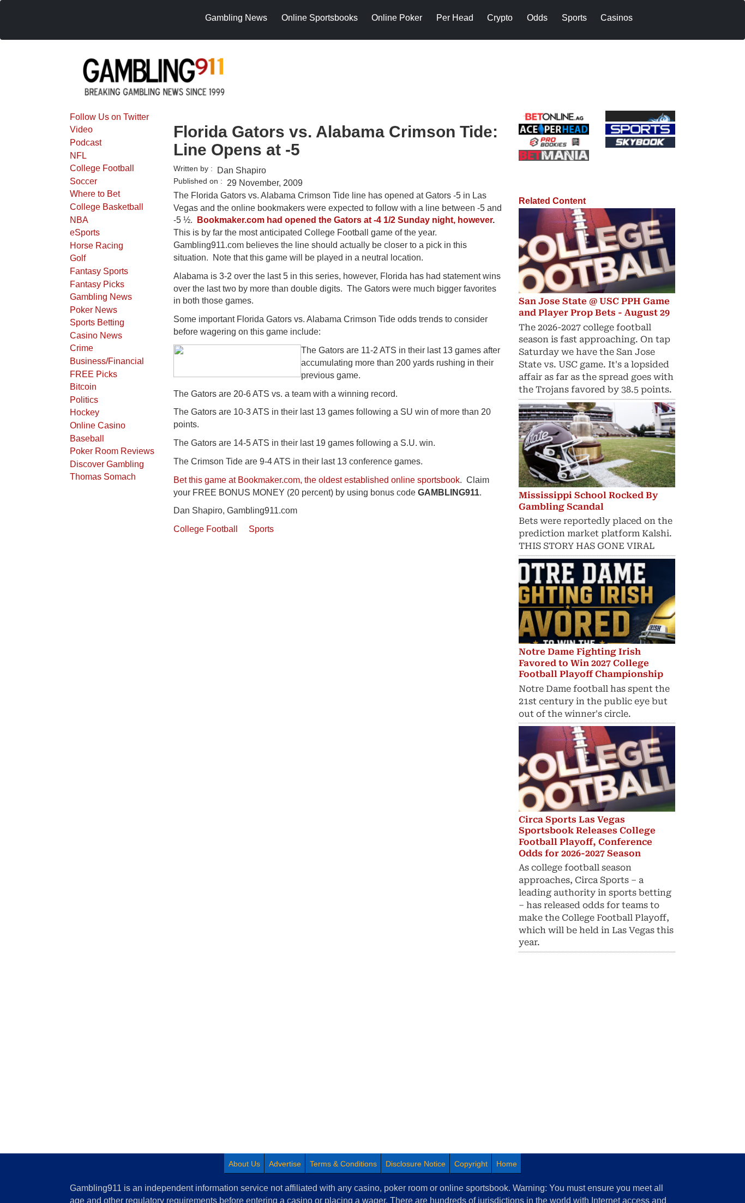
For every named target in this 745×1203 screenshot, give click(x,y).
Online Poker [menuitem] (396, 17)
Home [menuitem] (506, 1163)
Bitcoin (83, 386)
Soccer (83, 181)
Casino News (96, 335)
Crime (81, 348)
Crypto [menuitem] (500, 17)
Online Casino (97, 425)
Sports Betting (97, 322)
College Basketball (106, 206)
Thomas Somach (103, 476)
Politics (84, 399)
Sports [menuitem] (574, 17)
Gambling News (101, 296)
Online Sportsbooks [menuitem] (319, 17)
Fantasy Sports (99, 271)
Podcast (85, 142)
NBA (79, 220)
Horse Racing (96, 245)
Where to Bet (95, 193)
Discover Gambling (107, 464)
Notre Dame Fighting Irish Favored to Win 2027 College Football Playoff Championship (591, 663)
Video (81, 129)
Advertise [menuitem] (285, 1163)
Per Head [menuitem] (454, 17)
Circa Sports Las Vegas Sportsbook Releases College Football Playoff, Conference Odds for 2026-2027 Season (587, 836)
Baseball (87, 438)
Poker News (93, 310)
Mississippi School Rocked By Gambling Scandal (588, 501)
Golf (78, 258)
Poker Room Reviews (112, 451)
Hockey (84, 412)
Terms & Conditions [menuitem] (343, 1163)
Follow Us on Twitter (109, 117)
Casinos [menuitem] (616, 17)
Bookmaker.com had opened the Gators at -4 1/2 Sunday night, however (344, 220)
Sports (261, 529)
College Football (102, 168)
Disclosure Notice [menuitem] (416, 1163)
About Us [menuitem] (244, 1163)
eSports (85, 232)
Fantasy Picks (97, 284)
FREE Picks (93, 374)
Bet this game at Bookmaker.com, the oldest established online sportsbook (316, 480)
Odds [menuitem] (537, 17)
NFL (78, 155)
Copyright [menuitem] (471, 1163)
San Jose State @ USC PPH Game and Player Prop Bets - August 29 (594, 307)
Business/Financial (107, 361)
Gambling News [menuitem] (236, 17)
